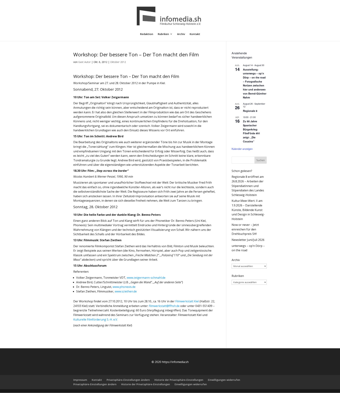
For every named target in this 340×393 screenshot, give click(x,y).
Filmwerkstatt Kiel (187, 301)
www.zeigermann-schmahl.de (146, 278)
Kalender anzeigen (242, 149)
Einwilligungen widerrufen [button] (224, 380)
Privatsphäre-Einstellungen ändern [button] (128, 380)
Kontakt (195, 34)
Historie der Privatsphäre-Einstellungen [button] (178, 380)
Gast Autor (84, 62)
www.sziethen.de (126, 291)
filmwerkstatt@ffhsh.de (164, 306)
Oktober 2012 (118, 62)
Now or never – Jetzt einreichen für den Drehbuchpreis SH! (245, 229)
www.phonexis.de (124, 287)
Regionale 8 (250, 111)
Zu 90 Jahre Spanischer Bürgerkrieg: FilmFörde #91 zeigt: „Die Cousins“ (251, 131)
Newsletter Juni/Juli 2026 (248, 240)
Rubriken (163, 34)
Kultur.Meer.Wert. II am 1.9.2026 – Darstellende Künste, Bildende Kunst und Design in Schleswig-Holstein (248, 210)
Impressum (80, 380)
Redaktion (146, 34)
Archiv (181, 34)
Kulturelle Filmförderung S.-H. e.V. (95, 319)
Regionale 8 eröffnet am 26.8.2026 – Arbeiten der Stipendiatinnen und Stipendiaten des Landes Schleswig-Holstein (248, 186)
